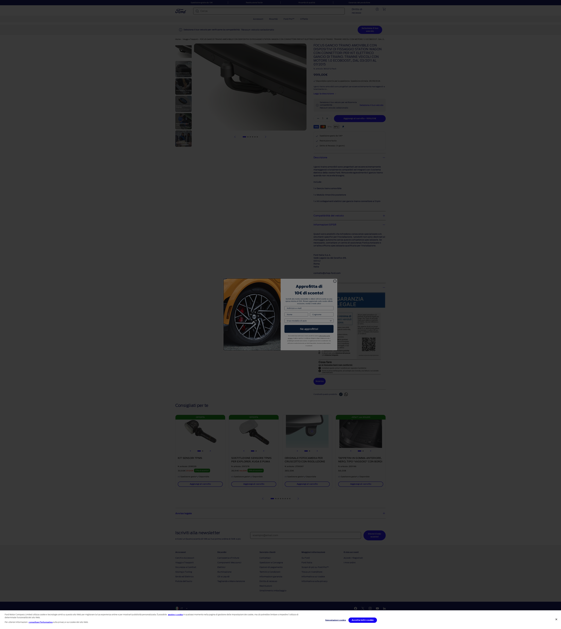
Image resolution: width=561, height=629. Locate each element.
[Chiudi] (556, 619)
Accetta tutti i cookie (363, 620)
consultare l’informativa (41, 622)
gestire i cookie (175, 614)
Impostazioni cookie (335, 620)
